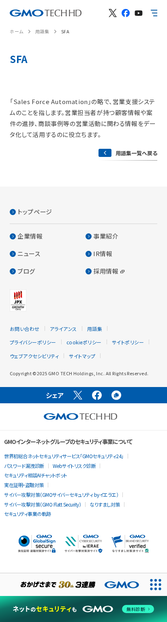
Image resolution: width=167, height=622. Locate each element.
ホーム (17, 31)
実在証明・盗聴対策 (24, 484)
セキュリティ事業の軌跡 (27, 513)
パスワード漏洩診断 (24, 465)
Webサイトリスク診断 (74, 465)
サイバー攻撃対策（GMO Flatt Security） (42, 504)
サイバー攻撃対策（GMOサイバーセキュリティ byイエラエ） (61, 494)
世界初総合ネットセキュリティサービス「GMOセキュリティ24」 (64, 455)
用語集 (42, 31)
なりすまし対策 (105, 504)
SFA (65, 31)
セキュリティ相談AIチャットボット (35, 475)
